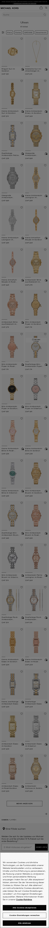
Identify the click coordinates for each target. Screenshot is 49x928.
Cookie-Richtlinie (24, 899)
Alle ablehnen (24, 923)
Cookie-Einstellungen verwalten (24, 915)
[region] (24, 890)
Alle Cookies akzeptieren (24, 907)
